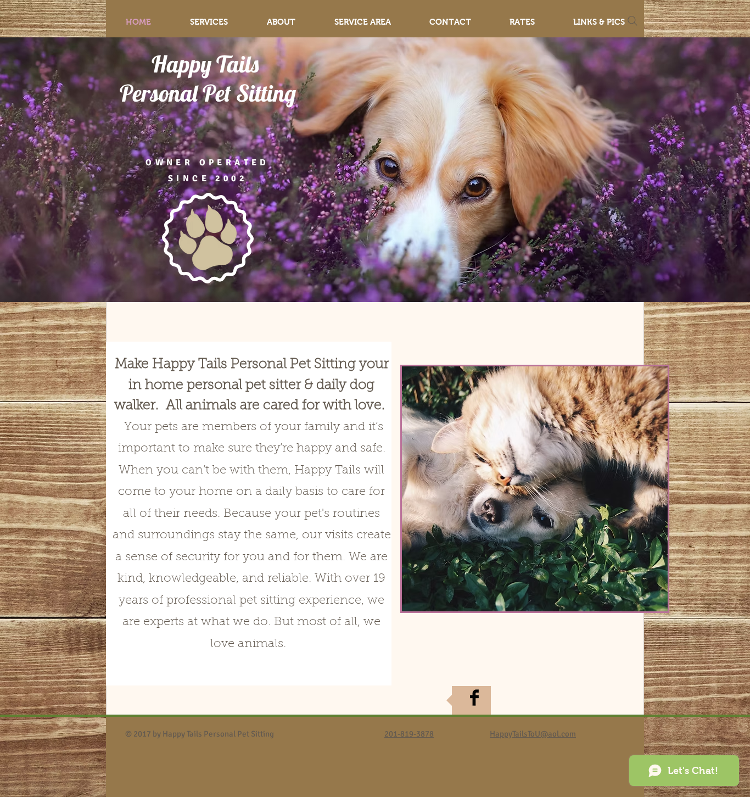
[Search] (632, 20)
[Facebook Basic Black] (474, 697)
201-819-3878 (409, 734)
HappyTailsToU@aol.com (533, 734)
